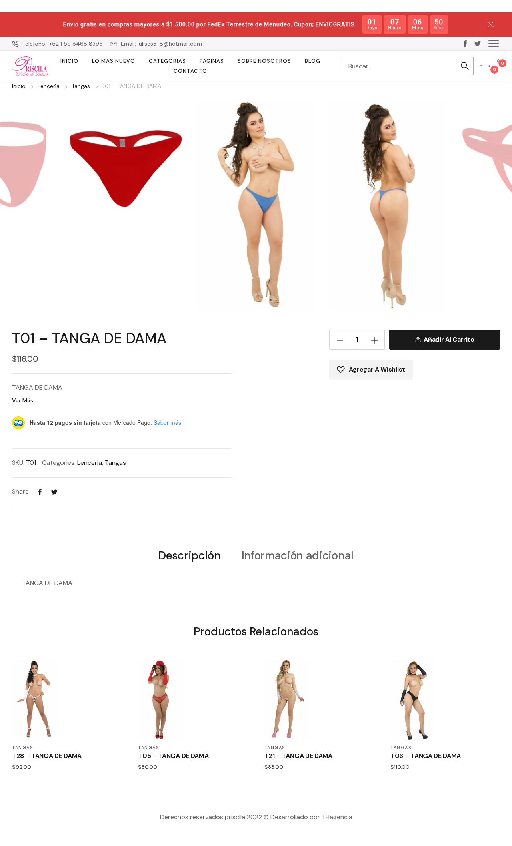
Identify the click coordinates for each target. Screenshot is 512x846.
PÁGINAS (212, 61)
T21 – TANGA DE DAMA (298, 756)
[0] (489, 66)
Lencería (49, 86)
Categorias (167, 61)
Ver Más (22, 400)
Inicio (69, 61)
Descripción (189, 556)
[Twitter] (54, 491)
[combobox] (399, 66)
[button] (493, 43)
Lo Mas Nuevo (113, 61)
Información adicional (298, 556)
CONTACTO (190, 71)
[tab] (189, 555)
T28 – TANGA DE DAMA (47, 756)
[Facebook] (40, 491)
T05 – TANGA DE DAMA (173, 756)
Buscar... (465, 66)
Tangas (81, 86)
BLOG (312, 61)
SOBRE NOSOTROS (264, 61)
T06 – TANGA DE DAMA (425, 756)
